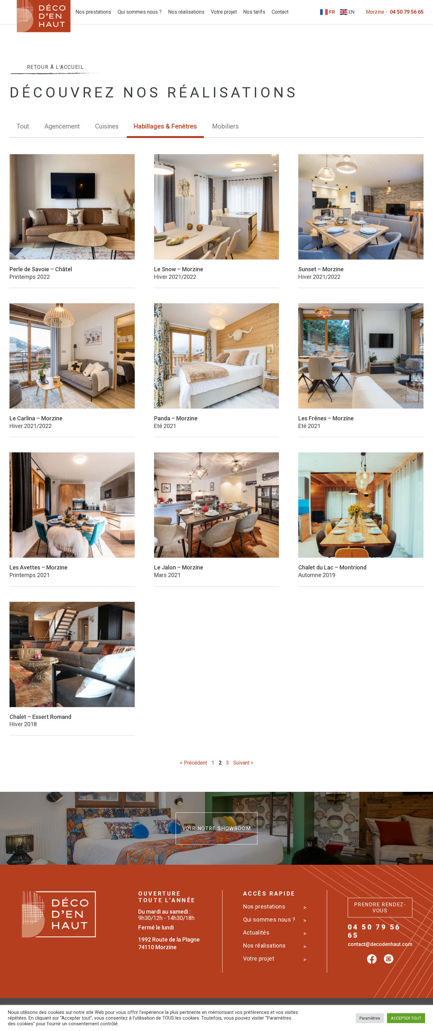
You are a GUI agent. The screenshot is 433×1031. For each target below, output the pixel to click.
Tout (22, 126)
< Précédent (193, 763)
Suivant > (243, 763)
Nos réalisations (186, 12)
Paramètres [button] (369, 1018)
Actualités (256, 932)
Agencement (62, 126)
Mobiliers (225, 126)
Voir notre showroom (216, 828)
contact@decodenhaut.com (380, 944)
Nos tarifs (254, 12)
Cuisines (107, 126)
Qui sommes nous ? (140, 12)
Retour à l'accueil (55, 67)
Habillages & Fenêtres (165, 126)
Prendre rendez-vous (380, 908)
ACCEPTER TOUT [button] (406, 1018)
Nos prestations (93, 12)
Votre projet (224, 12)
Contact (280, 12)
